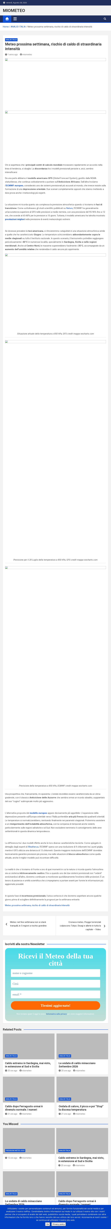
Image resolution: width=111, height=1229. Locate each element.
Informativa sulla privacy (56, 1014)
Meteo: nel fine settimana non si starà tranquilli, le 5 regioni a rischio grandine (28, 924)
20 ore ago (12, 1070)
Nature (69, 208)
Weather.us (33, 846)
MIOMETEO (14, 10)
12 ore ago (12, 1158)
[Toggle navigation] (15, 18)
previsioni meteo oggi (15, 1151)
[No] (107, 1217)
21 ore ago (12, 1114)
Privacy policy (59, 1224)
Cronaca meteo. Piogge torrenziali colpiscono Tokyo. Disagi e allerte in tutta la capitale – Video (80, 926)
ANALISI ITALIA (11, 40)
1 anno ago (13, 54)
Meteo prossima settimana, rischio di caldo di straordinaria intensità (37, 905)
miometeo (27, 54)
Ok (47, 1224)
